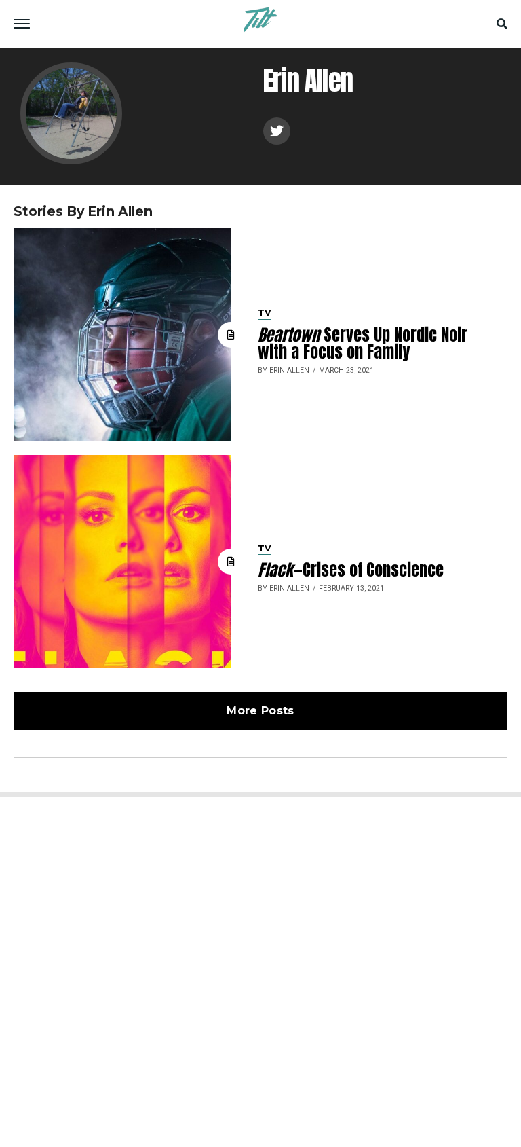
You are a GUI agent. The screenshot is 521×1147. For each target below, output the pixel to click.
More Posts (260, 710)
